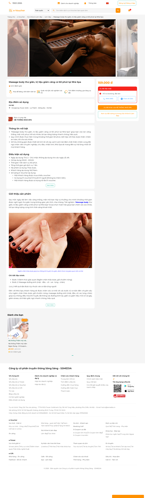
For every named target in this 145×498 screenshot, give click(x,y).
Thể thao (52, 446)
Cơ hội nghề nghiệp (16, 397)
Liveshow (44, 446)
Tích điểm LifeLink (68, 382)
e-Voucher (13, 420)
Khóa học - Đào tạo (113, 431)
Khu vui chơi (25, 446)
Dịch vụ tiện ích (112, 423)
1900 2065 (17, 3)
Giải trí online (16, 429)
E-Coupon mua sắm (80, 435)
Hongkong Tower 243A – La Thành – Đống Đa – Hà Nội (31, 108)
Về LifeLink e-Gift (15, 388)
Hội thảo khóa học (64, 446)
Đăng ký (122, 3)
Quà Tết (108, 426)
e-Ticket (12, 440)
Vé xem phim (14, 446)
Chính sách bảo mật (95, 379)
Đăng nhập (130, 3)
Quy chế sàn (91, 382)
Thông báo (92, 3)
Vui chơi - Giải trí (15, 423)
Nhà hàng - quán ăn (48, 423)
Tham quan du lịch (80, 443)
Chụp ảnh (31, 426)
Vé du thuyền (88, 446)
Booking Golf (78, 426)
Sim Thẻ (98, 446)
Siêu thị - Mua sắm (113, 457)
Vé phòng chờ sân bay (121, 449)
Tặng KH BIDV (64, 426)
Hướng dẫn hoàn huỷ (69, 388)
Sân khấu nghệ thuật (21, 449)
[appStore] (130, 390)
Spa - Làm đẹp (46, 460)
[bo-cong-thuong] (119, 395)
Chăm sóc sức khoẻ (80, 457)
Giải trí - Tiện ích (112, 460)
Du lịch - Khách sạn (80, 423)
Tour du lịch (77, 446)
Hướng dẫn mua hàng (69, 385)
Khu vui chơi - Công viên (18, 426)
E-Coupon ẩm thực (80, 433)
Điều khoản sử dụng (17, 400)
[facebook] (114, 379)
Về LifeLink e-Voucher (17, 385)
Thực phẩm (54, 426)
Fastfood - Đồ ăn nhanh (18, 460)
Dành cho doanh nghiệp (70, 3)
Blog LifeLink (14, 394)
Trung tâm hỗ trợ (67, 379)
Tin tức (11, 391)
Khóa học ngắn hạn (113, 434)
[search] (118, 10)
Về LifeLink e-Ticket (16, 382)
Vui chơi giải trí (14, 443)
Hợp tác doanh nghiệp (44, 381)
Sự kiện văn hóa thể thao (50, 443)
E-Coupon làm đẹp (95, 433)
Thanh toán (65, 391)
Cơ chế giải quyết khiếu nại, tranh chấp (97, 386)
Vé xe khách (116, 446)
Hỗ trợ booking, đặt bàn (111, 94)
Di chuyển (109, 443)
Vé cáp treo (126, 446)
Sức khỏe (52, 433)
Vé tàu (108, 446)
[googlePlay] (130, 386)
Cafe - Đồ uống (47, 457)
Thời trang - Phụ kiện (120, 426)
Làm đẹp (44, 433)
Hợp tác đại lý (40, 384)
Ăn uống (12, 433)
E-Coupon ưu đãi (79, 429)
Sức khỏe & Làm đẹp (49, 430)
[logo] (17, 10)
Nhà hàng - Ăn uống (16, 457)
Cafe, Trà (60, 423)
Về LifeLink (13, 379)
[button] (69, 72)
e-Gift (11, 453)
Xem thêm (50, 185)
